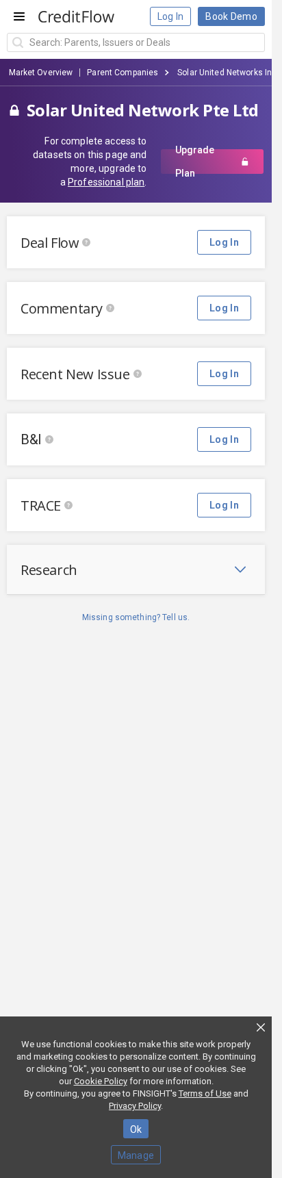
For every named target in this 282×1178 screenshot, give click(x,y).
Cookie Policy (100, 1081)
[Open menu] (19, 16)
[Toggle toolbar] (240, 569)
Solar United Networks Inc (227, 72)
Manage (136, 1155)
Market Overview (41, 72)
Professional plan (106, 182)
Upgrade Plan (194, 161)
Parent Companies (122, 72)
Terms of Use (205, 1093)
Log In (170, 16)
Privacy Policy (135, 1106)
